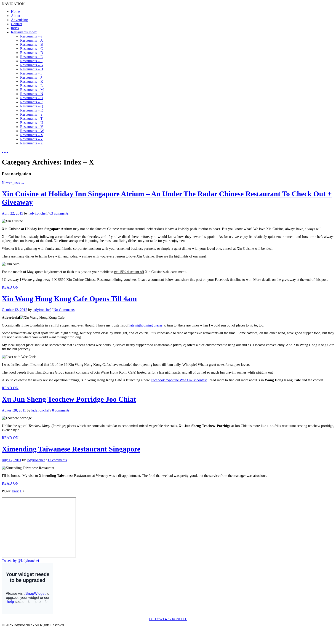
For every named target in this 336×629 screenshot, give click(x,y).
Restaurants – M (32, 90)
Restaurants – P (31, 102)
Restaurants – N (31, 94)
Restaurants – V (31, 127)
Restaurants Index (24, 32)
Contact (16, 24)
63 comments (59, 213)
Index (15, 28)
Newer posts (13, 183)
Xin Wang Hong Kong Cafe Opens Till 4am (69, 299)
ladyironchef (38, 213)
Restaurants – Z (31, 143)
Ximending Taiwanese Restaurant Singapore (71, 449)
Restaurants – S (31, 114)
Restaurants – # (31, 36)
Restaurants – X (31, 135)
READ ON (10, 287)
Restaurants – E (31, 57)
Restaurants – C (31, 48)
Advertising (19, 20)
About (15, 16)
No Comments (64, 310)
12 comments (57, 460)
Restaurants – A (31, 40)
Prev (15, 491)
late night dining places (146, 325)
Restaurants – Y (31, 139)
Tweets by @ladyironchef (20, 561)
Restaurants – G (31, 65)
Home (15, 11)
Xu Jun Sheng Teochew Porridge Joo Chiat (69, 399)
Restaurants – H (31, 69)
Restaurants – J (31, 77)
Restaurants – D (31, 53)
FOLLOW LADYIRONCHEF (168, 619)
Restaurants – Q (31, 106)
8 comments (60, 410)
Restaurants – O (31, 98)
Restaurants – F (31, 61)
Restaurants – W (32, 131)
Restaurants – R (31, 110)
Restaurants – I (31, 73)
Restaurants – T (31, 118)
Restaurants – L (31, 86)
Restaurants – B (31, 44)
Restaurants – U (31, 123)
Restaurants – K (31, 81)
